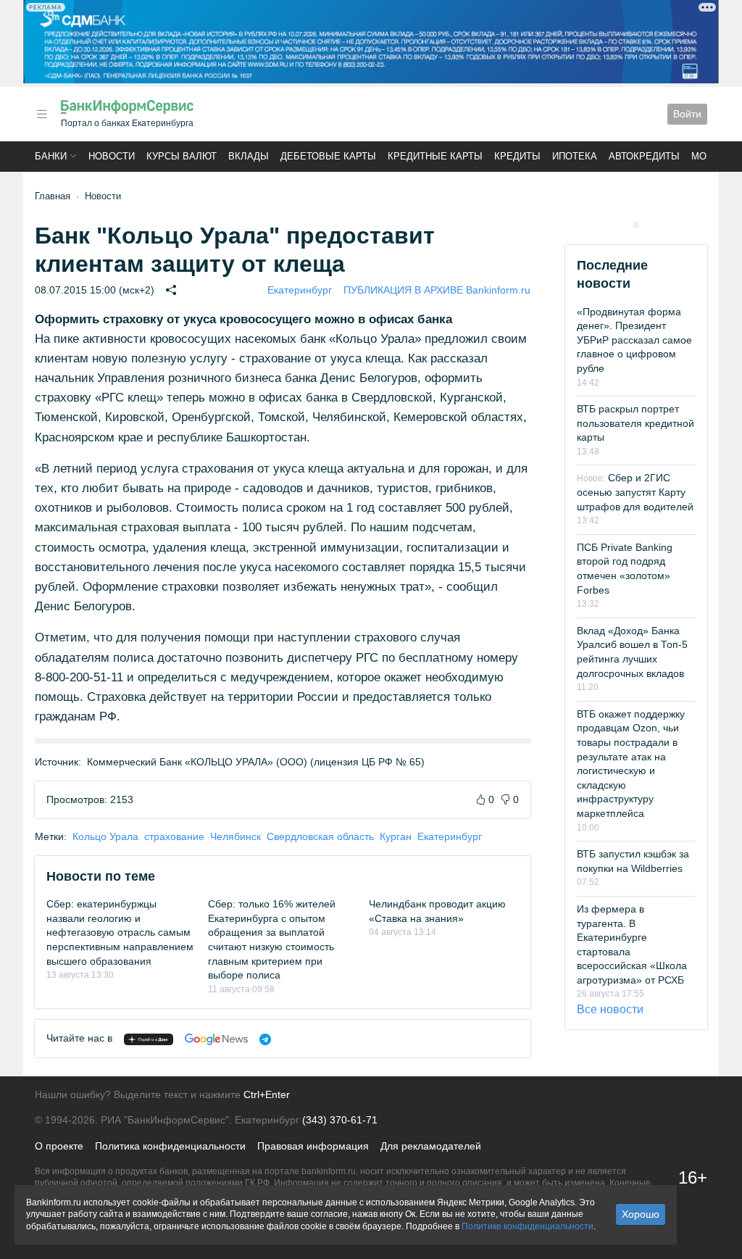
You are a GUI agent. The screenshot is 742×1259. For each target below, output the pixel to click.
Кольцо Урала (105, 836)
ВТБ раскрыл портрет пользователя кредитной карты (635, 423)
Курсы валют (181, 156)
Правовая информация (313, 1146)
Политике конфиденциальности (527, 1226)
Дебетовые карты (328, 156)
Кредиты (517, 156)
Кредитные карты (435, 156)
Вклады (248, 156)
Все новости (610, 1009)
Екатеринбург (299, 290)
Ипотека (574, 156)
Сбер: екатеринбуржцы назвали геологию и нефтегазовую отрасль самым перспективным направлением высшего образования (119, 932)
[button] (42, 114)
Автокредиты (644, 156)
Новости (111, 156)
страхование (174, 836)
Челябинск (235, 836)
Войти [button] (687, 114)
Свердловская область (320, 836)
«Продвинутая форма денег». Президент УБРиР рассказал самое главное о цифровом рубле (634, 340)
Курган (396, 836)
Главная (52, 196)
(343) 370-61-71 (340, 1120)
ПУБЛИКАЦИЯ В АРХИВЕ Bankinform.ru (436, 290)
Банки (51, 156)
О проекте (59, 1146)
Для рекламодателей (430, 1146)
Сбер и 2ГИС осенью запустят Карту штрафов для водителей (635, 492)
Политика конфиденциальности (170, 1146)
